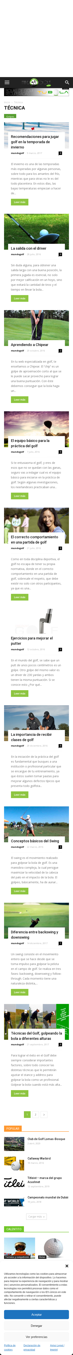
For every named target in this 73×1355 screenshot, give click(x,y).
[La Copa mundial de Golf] (19, 1248)
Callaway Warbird (39, 1158)
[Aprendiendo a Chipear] (36, 328)
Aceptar (36, 1314)
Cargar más (35, 1216)
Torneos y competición (17, 1257)
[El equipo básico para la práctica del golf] (36, 429)
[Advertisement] (36, 38)
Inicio (7, 102)
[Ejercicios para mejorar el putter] (36, 627)
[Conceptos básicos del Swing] (36, 824)
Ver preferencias (36, 1337)
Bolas (42, 1257)
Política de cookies (10, 1347)
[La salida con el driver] (36, 232)
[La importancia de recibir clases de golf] (36, 723)
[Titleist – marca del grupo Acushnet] (14, 1183)
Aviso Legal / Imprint (57, 1347)
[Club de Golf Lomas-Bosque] (14, 1144)
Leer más (19, 202)
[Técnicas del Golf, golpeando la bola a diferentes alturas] (36, 1022)
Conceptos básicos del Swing (35, 841)
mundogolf (17, 153)
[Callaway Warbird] (14, 1163)
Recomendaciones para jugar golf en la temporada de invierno (35, 141)
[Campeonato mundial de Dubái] (14, 1202)
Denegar (36, 1325)
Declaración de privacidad (32, 1347)
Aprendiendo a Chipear (29, 345)
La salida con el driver (28, 248)
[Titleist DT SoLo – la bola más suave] (53, 1248)
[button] (67, 1266)
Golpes (10, 116)
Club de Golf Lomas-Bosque (46, 1139)
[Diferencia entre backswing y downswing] (36, 921)
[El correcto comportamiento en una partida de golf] (36, 526)
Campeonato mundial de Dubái (48, 1197)
